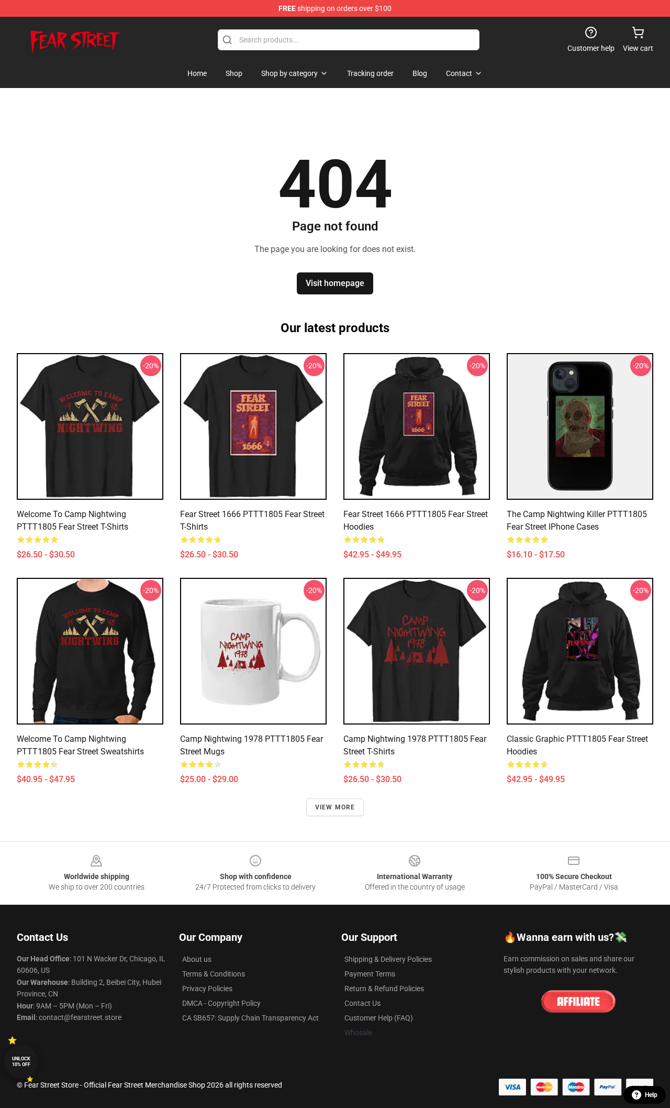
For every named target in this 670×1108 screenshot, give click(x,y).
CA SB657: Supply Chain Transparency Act (250, 1018)
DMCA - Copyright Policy (221, 1003)
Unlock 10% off (21, 1061)
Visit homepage (335, 283)
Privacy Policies (207, 988)
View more (335, 807)
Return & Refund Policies (384, 988)
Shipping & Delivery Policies (388, 959)
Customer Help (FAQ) (378, 1018)
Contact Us (362, 1003)
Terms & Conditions (213, 974)
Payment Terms (369, 974)
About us (196, 959)
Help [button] (651, 1095)
